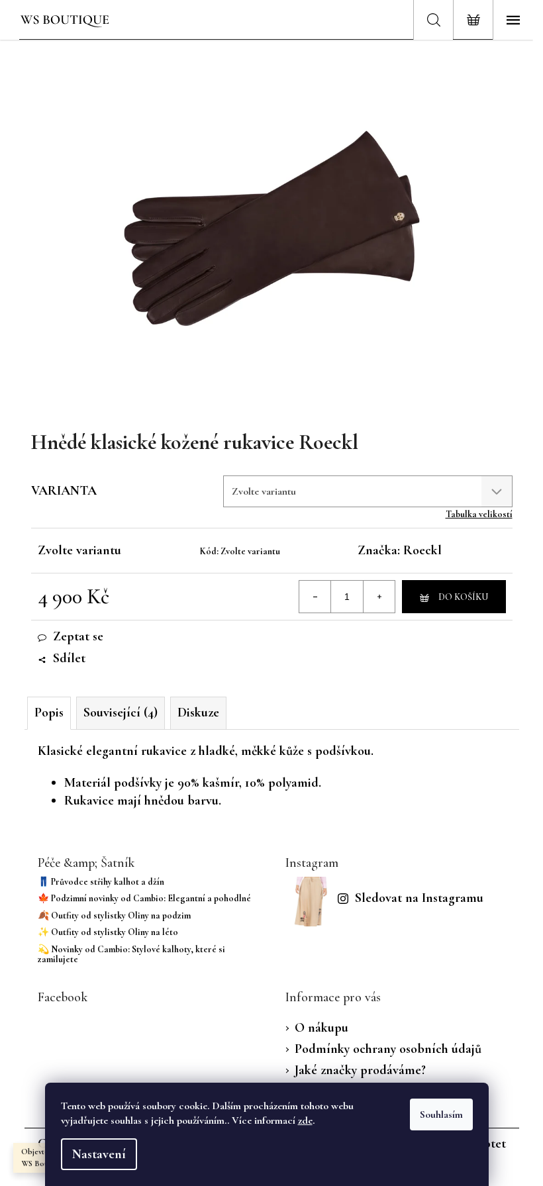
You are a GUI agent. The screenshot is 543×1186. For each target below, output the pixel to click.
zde (305, 1120)
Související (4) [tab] (120, 712)
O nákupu (321, 1028)
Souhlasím (441, 1114)
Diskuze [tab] (198, 712)
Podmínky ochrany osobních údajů (388, 1049)
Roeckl (422, 550)
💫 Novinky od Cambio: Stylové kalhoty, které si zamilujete (131, 954)
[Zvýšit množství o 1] (379, 597)
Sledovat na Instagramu (419, 898)
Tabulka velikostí (479, 514)
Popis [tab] (49, 712)
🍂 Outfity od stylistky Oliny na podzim (114, 915)
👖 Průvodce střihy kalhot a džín (101, 882)
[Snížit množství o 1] (315, 597)
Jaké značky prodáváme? (360, 1070)
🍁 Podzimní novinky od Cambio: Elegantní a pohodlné (144, 898)
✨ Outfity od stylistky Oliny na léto (108, 932)
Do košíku (463, 597)
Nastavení (99, 1154)
